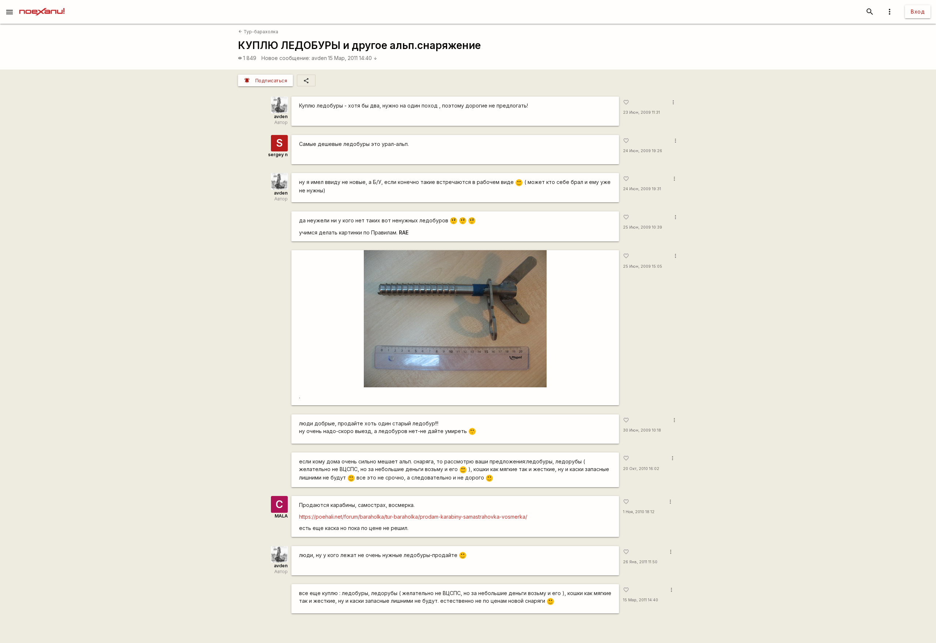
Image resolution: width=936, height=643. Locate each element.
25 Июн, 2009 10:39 (642, 227)
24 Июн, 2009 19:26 (642, 150)
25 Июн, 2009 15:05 (642, 266)
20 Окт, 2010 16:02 (641, 468)
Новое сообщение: (285, 58)
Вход (918, 11)
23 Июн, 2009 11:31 (641, 112)
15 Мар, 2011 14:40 (352, 58)
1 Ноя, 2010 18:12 (638, 511)
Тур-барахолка (258, 31)
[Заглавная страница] (42, 5)
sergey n (278, 154)
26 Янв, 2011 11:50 (640, 562)
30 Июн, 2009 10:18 (642, 430)
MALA (281, 516)
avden (319, 58)
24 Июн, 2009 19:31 (642, 189)
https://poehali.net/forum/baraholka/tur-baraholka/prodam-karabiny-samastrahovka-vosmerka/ (413, 517)
